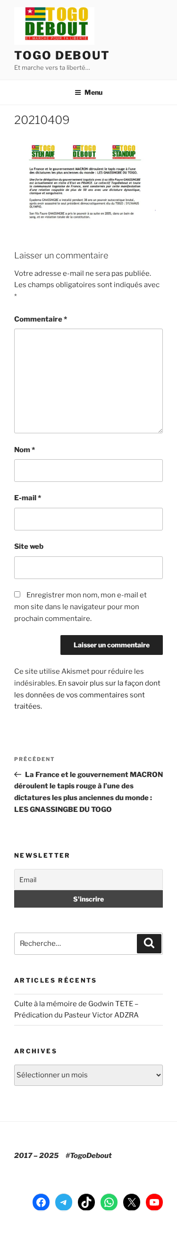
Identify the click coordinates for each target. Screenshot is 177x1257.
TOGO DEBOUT (62, 55)
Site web (28, 546)
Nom (24, 450)
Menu (93, 92)
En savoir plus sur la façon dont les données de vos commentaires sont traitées (87, 695)
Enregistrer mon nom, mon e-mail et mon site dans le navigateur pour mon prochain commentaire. (80, 607)
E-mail (27, 498)
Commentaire (40, 319)
